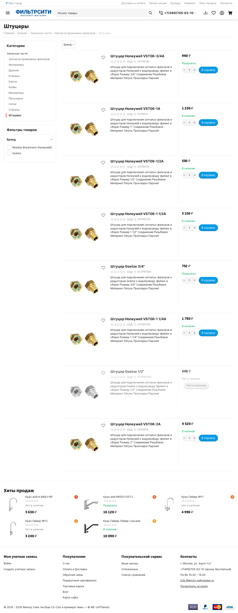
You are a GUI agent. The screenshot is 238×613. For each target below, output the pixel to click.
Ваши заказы (129, 563)
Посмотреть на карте (194, 586)
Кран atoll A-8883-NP (39, 496)
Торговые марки (73, 586)
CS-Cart (56, 607)
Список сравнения (133, 574)
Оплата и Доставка (75, 569)
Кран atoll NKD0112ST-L (118, 496)
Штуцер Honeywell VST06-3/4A (137, 56)
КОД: (130, 61)
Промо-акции (158, 3)
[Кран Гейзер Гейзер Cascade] (91, 528)
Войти (7, 563)
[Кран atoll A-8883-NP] (13, 504)
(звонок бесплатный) (205, 569)
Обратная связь (73, 574)
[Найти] (150, 13)
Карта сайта (70, 597)
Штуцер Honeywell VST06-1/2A (137, 161)
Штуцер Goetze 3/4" (127, 266)
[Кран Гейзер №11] (169, 504)
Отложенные (129, 569)
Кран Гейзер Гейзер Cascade (121, 520)
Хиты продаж (207, 3)
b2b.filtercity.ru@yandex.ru (197, 580)
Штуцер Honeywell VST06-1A (135, 109)
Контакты (226, 3)
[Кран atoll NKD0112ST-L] (91, 504)
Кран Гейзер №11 (192, 496)
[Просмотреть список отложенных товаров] (213, 13)
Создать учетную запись (19, 569)
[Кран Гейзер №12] (13, 528)
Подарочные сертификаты (80, 580)
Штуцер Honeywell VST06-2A (135, 424)
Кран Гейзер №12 (36, 520)
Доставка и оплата (133, 3)
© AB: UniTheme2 (98, 607)
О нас (66, 563)
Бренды (175, 3)
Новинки (189, 3)
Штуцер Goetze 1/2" (127, 371)
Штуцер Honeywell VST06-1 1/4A (138, 319)
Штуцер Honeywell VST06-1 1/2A (138, 214)
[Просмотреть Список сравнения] (205, 13)
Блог (65, 591)
